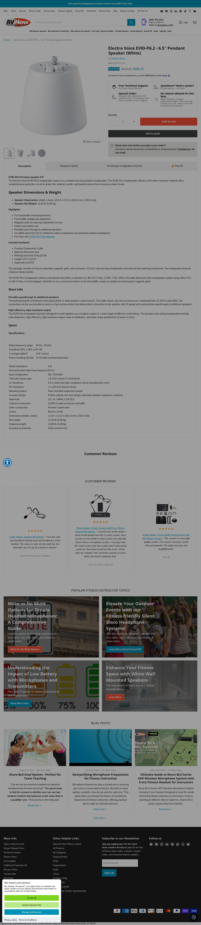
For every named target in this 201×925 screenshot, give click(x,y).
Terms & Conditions (28, 920)
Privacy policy (10, 920)
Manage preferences (31, 912)
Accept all (31, 898)
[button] (7, 462)
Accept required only (31, 905)
